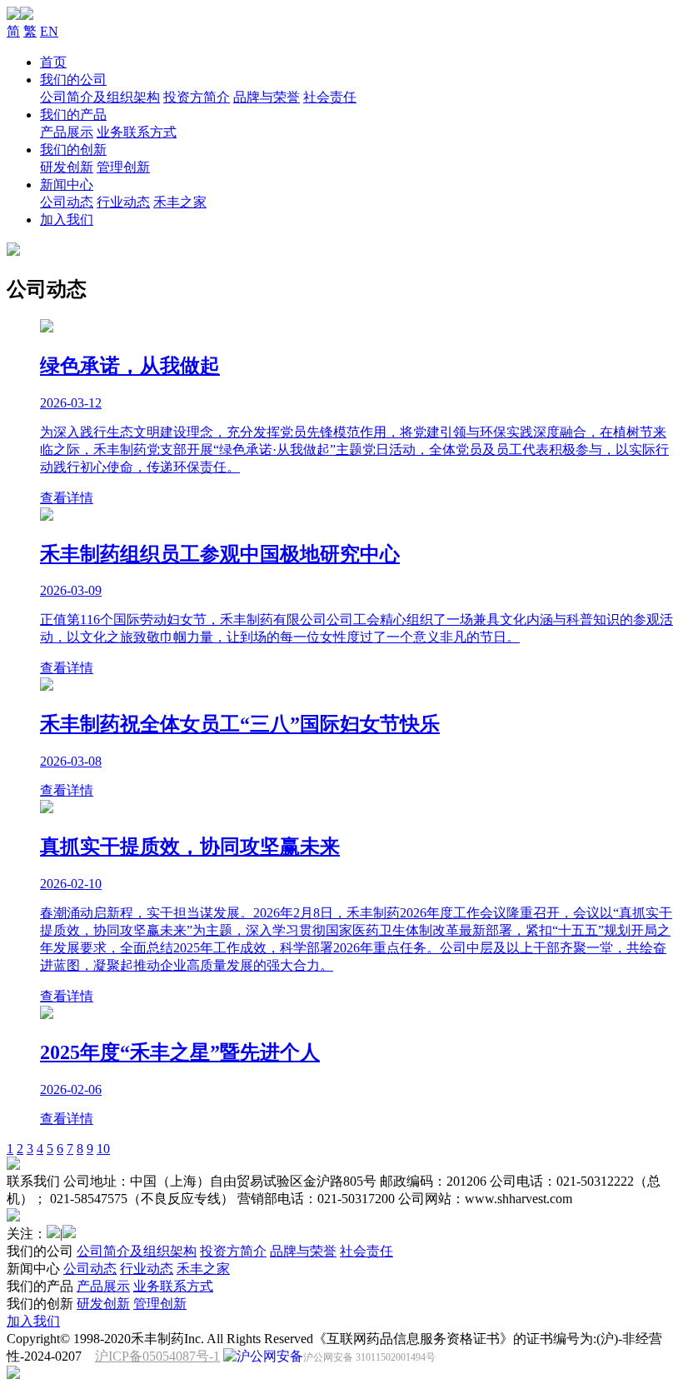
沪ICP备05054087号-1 (157, 1356)
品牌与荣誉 (266, 97)
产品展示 (66, 132)
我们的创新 (73, 149)
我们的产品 (73, 114)
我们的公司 (73, 79)
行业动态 (123, 202)
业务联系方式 (137, 132)
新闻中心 (66, 184)
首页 (53, 62)
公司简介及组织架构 (100, 97)
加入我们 (66, 219)
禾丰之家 (180, 202)
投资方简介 (196, 97)
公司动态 (66, 202)
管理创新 (123, 167)
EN (49, 31)
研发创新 (66, 167)
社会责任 (329, 97)
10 (103, 1149)
